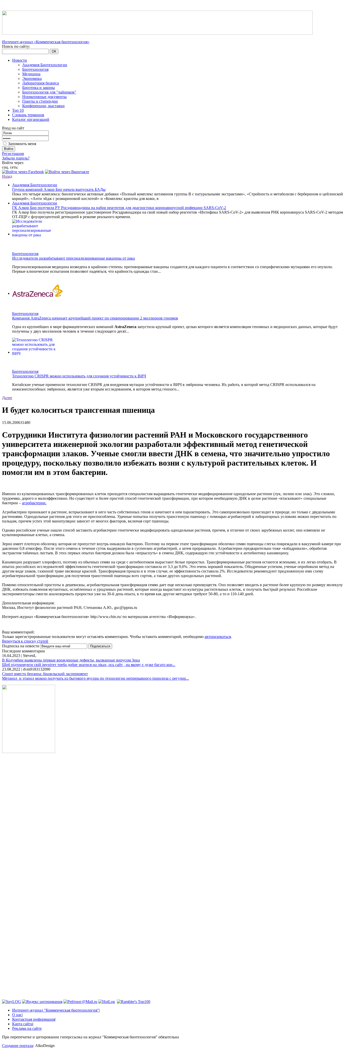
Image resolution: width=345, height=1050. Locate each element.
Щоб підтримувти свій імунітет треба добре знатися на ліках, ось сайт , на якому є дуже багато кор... (88, 665)
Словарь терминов (28, 115)
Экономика (32, 78)
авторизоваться (218, 636)
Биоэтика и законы (38, 87)
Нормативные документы (44, 97)
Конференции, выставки (43, 106)
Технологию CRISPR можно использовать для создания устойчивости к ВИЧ (79, 376)
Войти (8, 149)
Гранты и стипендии (40, 101)
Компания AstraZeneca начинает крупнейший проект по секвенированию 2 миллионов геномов (95, 318)
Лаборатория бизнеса (40, 83)
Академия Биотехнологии (44, 65)
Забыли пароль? (16, 158)
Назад (7, 176)
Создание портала (17, 1045)
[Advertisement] (28, 834)
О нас (17, 1015)
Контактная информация (33, 1019)
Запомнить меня (22, 144)
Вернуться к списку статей (25, 641)
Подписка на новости (21, 646)
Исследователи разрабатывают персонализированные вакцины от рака (73, 258)
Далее (7, 398)
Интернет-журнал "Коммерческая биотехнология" (55, 1010)
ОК (54, 51)
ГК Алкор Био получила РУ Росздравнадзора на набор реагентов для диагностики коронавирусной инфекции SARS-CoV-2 (119, 208)
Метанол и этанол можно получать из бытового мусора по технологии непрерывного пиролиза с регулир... (95, 678)
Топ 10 (18, 110)
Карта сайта (22, 1024)
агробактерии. (34, 503)
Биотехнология (35, 69)
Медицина (31, 74)
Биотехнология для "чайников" (49, 92)
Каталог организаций (30, 119)
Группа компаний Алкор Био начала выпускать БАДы (59, 189)
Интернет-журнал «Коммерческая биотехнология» (45, 42)
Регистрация (13, 153)
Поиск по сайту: (16, 46)
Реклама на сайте (27, 1028)
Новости (19, 60)
